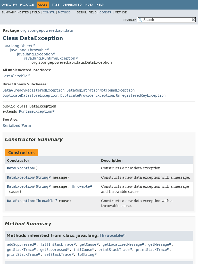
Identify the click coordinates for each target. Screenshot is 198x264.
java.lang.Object (17, 46)
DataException (20, 168)
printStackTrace (113, 250)
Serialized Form (17, 125)
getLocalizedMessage (122, 244)
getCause (88, 244)
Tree (55, 4)
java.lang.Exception (35, 54)
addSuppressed (20, 244)
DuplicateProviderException (87, 95)
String (42, 177)
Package (27, 4)
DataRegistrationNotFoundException (101, 90)
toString (86, 254)
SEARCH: (129, 20)
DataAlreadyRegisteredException (33, 90)
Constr (49, 12)
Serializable (15, 76)
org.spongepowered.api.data (46, 30)
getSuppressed (53, 250)
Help (100, 4)
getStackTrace (20, 250)
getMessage (158, 244)
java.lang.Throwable (28, 50)
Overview (9, 4)
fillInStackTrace (56, 244)
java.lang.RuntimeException (49, 58)
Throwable (80, 186)
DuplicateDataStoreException (30, 95)
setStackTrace (57, 254)
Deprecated (71, 4)
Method (64, 12)
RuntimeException (35, 111)
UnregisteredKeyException (141, 95)
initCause (82, 250)
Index (89, 4)
